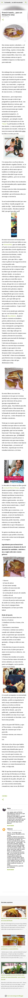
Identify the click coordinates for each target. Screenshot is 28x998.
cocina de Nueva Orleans (11, 488)
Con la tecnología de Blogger (15, 996)
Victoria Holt (8, 244)
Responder (10, 825)
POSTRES (4, 795)
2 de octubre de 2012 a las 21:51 (15, 809)
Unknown (10, 829)
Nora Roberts (12, 316)
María (9, 808)
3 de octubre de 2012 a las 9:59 (15, 830)
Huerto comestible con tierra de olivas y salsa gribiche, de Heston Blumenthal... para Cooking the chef (13, 977)
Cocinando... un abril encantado (13, 2)
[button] (3, 20)
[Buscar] (26, 2)
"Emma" (4, 124)
